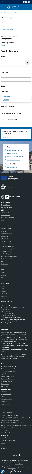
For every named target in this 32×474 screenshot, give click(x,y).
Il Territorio (3, 291)
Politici (2, 220)
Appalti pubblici (5, 236)
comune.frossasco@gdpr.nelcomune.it (14, 357)
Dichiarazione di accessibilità (8, 369)
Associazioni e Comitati (7, 301)
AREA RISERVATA (16, 472)
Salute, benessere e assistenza (9, 256)
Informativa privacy (6, 389)
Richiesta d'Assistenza (6, 381)
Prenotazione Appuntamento (8, 376)
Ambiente (3, 231)
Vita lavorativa (4, 264)
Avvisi (2, 277)
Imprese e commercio (6, 251)
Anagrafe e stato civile (7, 234)
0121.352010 (6, 311)
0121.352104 (6, 310)
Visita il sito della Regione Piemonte (10, 420)
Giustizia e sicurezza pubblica (8, 249)
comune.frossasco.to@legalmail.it (13, 317)
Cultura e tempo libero (6, 244)
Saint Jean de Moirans (6, 413)
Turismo (3, 261)
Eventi (2, 286)
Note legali (4, 391)
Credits (3, 396)
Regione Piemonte (5, 2)
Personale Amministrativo (7, 217)
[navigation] (3, 7)
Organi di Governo (5, 205)
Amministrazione (9, 13)
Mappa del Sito (5, 404)
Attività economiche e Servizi (8, 299)
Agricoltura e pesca (6, 229)
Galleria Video (4, 296)
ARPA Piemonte (5, 435)
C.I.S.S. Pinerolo (5, 430)
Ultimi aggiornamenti (6, 399)
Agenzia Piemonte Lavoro (7, 438)
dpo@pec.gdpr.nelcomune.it (10, 358)
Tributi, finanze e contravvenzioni (9, 259)
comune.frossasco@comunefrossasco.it (14, 319)
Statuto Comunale (5, 386)
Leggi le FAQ (4, 374)
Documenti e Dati (5, 212)
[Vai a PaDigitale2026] (10, 197)
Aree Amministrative (6, 207)
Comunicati (4, 275)
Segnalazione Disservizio (7, 379)
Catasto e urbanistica (6, 241)
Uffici (16, 13)
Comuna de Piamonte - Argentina (9, 415)
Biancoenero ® (11, 468)
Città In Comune (19, 464)
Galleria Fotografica (6, 294)
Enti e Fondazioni (5, 215)
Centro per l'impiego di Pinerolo (9, 440)
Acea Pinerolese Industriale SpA (9, 428)
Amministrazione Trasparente (8, 366)
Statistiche (4, 401)
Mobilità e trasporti (6, 254)
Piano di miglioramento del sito (9, 371)
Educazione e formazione (7, 246)
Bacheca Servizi (5, 384)
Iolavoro (3, 443)
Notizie (3, 272)
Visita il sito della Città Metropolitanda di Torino (13, 423)
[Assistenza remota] (25, 464)
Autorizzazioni (4, 239)
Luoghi (2, 289)
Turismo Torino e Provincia (7, 433)
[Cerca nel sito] (28, 7)
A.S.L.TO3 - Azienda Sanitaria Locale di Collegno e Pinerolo (16, 425)
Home (2, 13)
